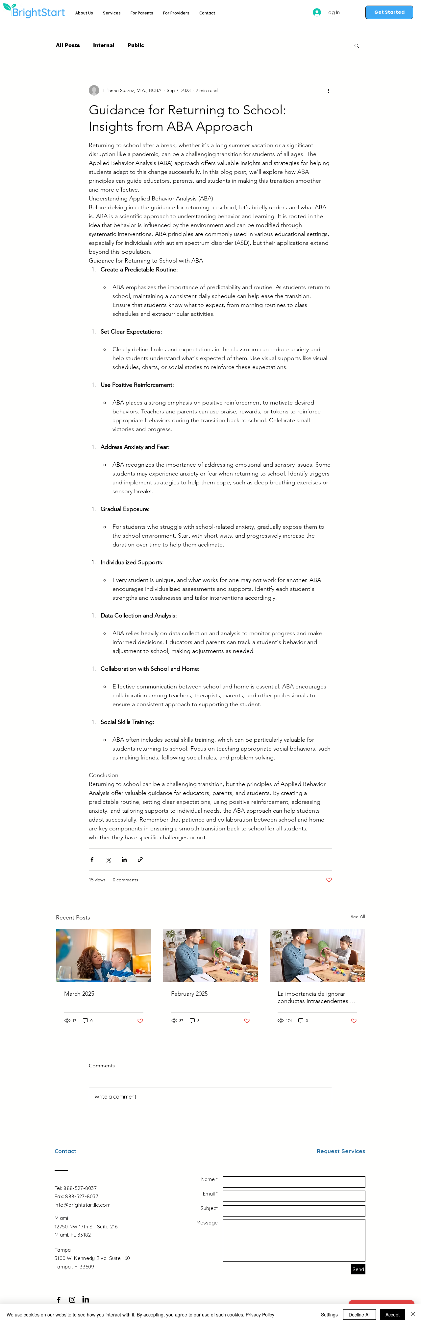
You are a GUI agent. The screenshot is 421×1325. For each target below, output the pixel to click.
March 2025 (79, 993)
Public (136, 45)
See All (358, 916)
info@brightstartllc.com (83, 1205)
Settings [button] (329, 1314)
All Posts (68, 45)
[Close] (413, 1314)
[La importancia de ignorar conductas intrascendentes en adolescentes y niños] (317, 955)
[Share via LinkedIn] (124, 859)
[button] (357, 45)
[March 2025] (103, 955)
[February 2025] (210, 955)
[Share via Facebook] (92, 859)
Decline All (359, 1314)
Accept (392, 1314)
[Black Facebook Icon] (59, 1300)
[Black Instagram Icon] (72, 1300)
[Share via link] (140, 859)
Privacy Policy (260, 1314)
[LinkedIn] (86, 1300)
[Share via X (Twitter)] (108, 859)
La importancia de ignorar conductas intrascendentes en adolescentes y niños (317, 997)
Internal (103, 45)
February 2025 (189, 993)
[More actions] (328, 90)
